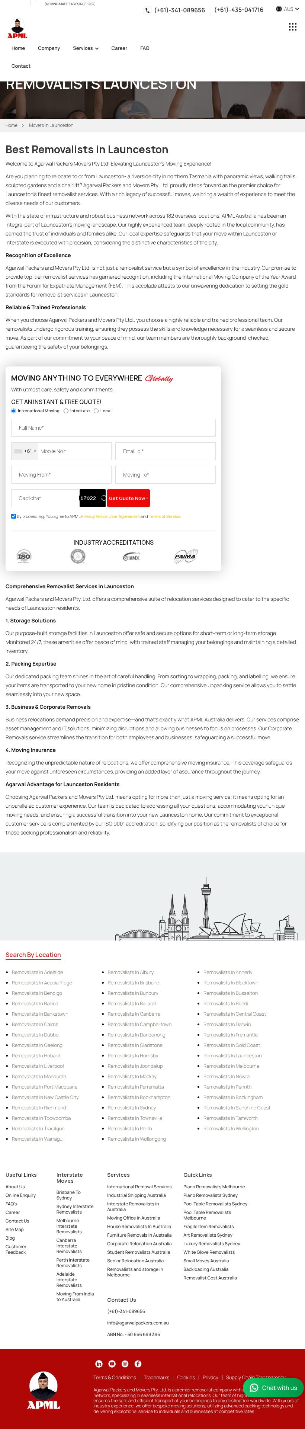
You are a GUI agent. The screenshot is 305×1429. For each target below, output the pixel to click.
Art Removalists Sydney (207, 1235)
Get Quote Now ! (128, 498)
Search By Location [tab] (33, 955)
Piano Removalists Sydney (210, 1195)
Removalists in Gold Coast (231, 1045)
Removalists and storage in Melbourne (135, 1272)
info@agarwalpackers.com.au (137, 1323)
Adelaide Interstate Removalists (69, 1279)
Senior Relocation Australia (135, 1260)
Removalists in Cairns (35, 1024)
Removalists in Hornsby (133, 1055)
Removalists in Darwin (227, 1024)
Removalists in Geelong (37, 1045)
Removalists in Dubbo (35, 1034)
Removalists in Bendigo (37, 992)
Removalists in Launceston (232, 1055)
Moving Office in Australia (133, 1218)
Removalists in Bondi (225, 1003)
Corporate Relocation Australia (139, 1243)
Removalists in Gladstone (135, 1045)
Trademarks (157, 1377)
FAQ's (11, 1204)
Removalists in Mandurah (39, 1076)
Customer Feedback (16, 1249)
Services (83, 48)
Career (119, 48)
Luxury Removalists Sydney (211, 1243)
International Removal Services (139, 1186)
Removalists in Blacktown (230, 982)
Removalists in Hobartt (36, 1055)
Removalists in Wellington (231, 1128)
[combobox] (25, 451)
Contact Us (17, 1221)
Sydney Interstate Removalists (75, 1209)
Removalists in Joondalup (135, 1065)
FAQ (145, 48)
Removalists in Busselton (230, 992)
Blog (10, 1238)
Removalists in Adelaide (37, 972)
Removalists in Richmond (39, 1107)
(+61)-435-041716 (238, 9)
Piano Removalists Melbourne (214, 1186)
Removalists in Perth (130, 1128)
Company (49, 48)
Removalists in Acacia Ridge (42, 982)
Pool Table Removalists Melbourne (207, 1215)
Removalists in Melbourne (231, 1065)
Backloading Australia (205, 1269)
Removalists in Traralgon (38, 1128)
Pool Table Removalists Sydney (215, 1204)
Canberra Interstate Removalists (69, 1246)
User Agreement (124, 516)
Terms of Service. (165, 516)
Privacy (210, 1377)
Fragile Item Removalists (208, 1226)
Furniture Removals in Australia (139, 1235)
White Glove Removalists (209, 1252)
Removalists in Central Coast (234, 1013)
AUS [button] (287, 9)
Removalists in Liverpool (38, 1065)
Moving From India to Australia (75, 1297)
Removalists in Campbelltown (140, 1024)
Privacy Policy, (95, 516)
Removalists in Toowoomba (41, 1117)
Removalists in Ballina (35, 1003)
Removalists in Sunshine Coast (236, 1107)
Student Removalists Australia (138, 1252)
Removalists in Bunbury (133, 992)
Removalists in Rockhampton (139, 1097)
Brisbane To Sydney (69, 1195)
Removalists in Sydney (132, 1107)
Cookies (186, 1377)
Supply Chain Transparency (256, 1377)
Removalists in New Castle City (45, 1097)
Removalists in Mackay (132, 1076)
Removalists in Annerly (227, 972)
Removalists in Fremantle (230, 1034)
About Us (15, 1186)
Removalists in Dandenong (137, 1034)
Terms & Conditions (114, 1377)
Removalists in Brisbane (133, 982)
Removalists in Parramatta (136, 1086)
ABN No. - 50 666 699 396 (133, 1334)
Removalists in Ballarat (132, 1003)
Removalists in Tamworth (230, 1117)
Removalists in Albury (131, 972)
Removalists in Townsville (135, 1117)
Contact (21, 66)
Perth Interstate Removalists (73, 1263)
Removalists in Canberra (134, 1013)
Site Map (15, 1229)
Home (18, 48)
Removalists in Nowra (226, 1076)
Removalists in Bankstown (40, 1013)
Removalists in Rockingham (233, 1097)
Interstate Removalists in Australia (133, 1206)
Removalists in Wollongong (137, 1138)
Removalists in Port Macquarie (44, 1086)
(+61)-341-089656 (179, 10)
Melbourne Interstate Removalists (69, 1226)
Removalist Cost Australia (210, 1278)
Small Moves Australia (206, 1260)
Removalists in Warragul (38, 1138)
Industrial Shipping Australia (136, 1195)
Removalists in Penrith (227, 1086)
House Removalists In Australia (139, 1226)
